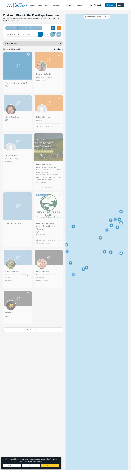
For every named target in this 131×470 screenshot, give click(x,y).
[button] (91, 5)
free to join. (15, 20)
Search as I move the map (98, 17)
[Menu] (59, 28)
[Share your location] (19, 34)
